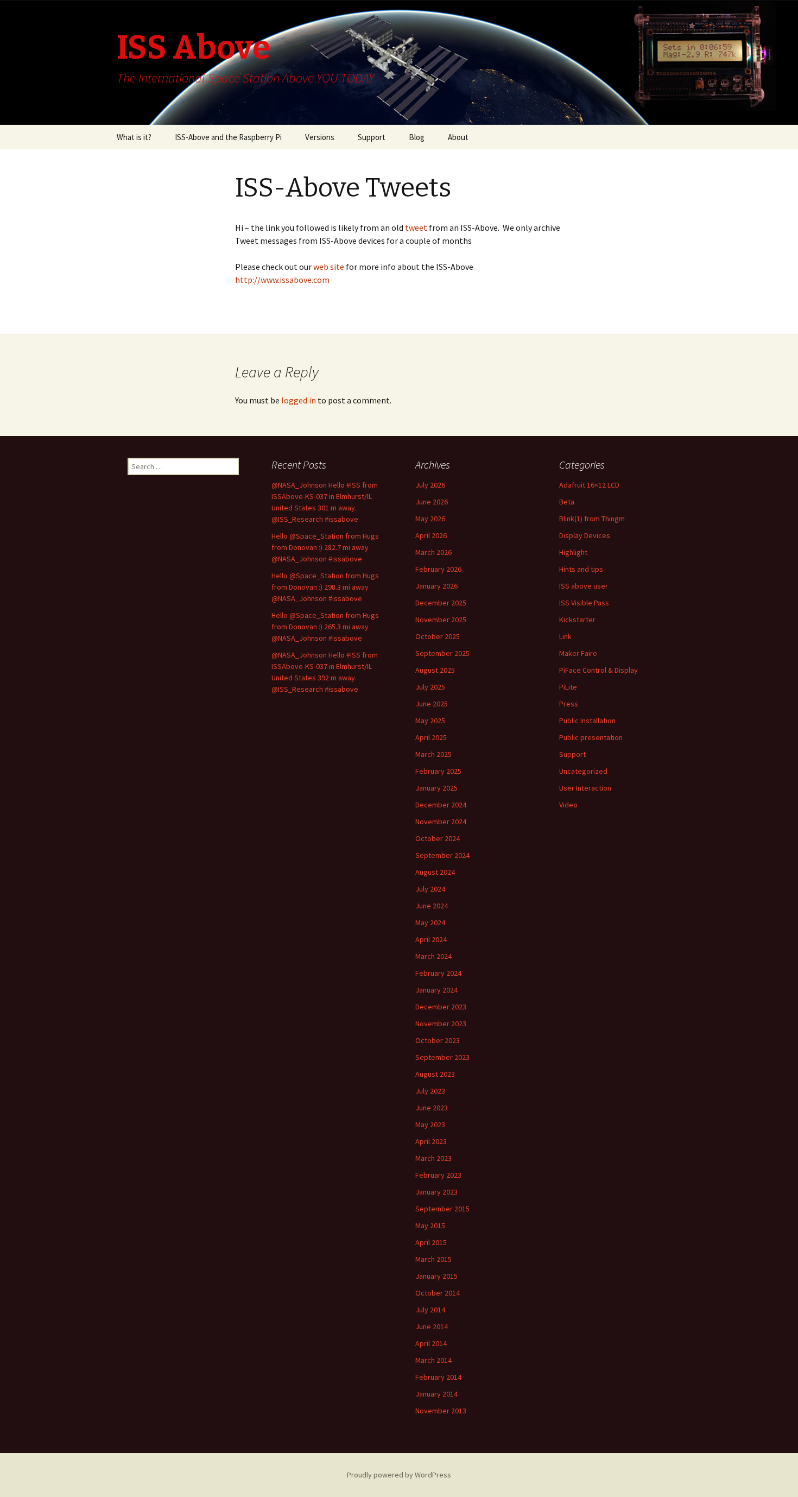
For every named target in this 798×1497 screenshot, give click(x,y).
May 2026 (430, 518)
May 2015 (430, 1225)
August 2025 (435, 670)
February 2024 (438, 973)
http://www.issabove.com (282, 279)
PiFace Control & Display (598, 670)
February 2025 (438, 771)
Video (568, 805)
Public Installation (587, 720)
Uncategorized (583, 771)
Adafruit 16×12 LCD (589, 485)
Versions (319, 137)
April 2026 (431, 535)
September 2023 (442, 1057)
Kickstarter (577, 619)
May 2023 (430, 1124)
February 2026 (438, 569)
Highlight (573, 552)
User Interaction (585, 788)
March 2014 (433, 1360)
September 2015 (442, 1209)
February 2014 (438, 1377)
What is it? (134, 137)
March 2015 (433, 1259)
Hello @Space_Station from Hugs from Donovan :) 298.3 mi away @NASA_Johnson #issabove (325, 587)
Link (565, 636)
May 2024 (430, 922)
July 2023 (430, 1091)
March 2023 (433, 1158)
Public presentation (591, 737)
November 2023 (440, 1023)
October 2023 (437, 1040)
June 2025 (431, 704)
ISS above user (583, 586)
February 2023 (438, 1175)
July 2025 (430, 687)
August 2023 (435, 1074)
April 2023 (431, 1141)
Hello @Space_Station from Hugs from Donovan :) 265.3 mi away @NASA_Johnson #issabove (325, 626)
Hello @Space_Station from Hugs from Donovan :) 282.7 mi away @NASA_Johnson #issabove (325, 547)
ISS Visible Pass (584, 603)
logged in (298, 400)
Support (371, 137)
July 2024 (430, 889)
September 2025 (442, 653)
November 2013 (440, 1411)
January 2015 (436, 1276)
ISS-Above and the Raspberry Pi (228, 137)
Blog (417, 137)
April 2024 (431, 939)
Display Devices (584, 535)
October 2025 (437, 636)
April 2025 (431, 737)
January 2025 (436, 788)
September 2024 (442, 855)
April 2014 (431, 1343)
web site (329, 266)
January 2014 (436, 1394)
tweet (415, 227)
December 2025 (440, 603)
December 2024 (440, 805)
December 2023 (440, 1007)
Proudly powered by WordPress (399, 1475)
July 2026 (430, 485)
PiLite (568, 687)
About (458, 137)
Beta (566, 502)
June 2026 (431, 502)
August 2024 (435, 872)
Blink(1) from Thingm (592, 518)
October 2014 (437, 1293)
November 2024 (440, 821)
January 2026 (436, 586)
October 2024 (437, 838)
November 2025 (440, 619)
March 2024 (433, 956)
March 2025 (433, 754)
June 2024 (431, 906)
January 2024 (436, 990)
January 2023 (436, 1192)
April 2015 (431, 1242)
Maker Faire (578, 653)
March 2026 (433, 552)
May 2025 (430, 720)
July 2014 (430, 1310)
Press (568, 704)
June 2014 (431, 1326)
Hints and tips (581, 569)
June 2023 (431, 1108)
